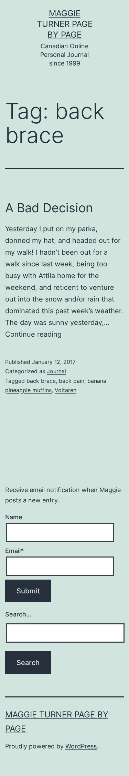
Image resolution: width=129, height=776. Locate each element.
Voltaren (65, 390)
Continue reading (33, 334)
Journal (56, 371)
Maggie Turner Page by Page (65, 24)
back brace (41, 380)
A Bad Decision (49, 207)
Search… (18, 614)
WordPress (81, 746)
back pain (71, 380)
